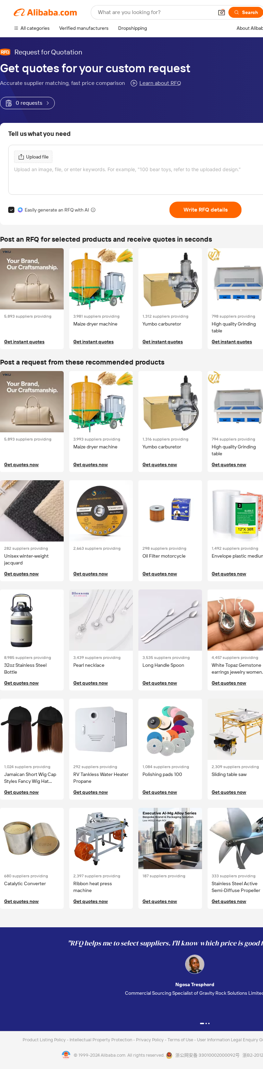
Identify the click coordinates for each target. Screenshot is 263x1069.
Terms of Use (180, 1039)
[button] (221, 12)
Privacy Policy (150, 1039)
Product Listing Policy (45, 1039)
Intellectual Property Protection (101, 1039)
